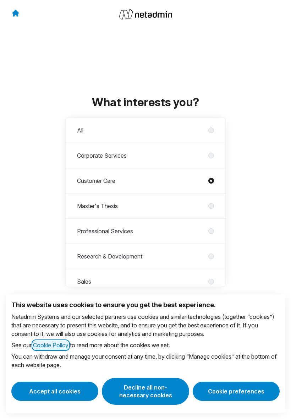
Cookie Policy (50, 345)
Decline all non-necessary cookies (145, 391)
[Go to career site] (15, 13)
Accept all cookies (55, 391)
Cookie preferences (236, 391)
